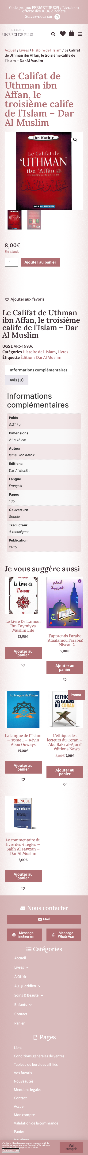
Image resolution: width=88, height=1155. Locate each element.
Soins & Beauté (26, 995)
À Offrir (20, 976)
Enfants (20, 1004)
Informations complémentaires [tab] (38, 370)
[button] (53, 34)
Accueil (10, 50)
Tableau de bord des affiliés (36, 1064)
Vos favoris (23, 1073)
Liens (18, 1047)
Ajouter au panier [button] (23, 653)
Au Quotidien (25, 986)
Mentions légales (27, 1089)
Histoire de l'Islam (46, 50)
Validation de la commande (36, 1123)
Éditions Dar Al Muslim (40, 357)
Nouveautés (23, 1081)
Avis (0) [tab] (17, 380)
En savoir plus (10, 1150)
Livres (24, 50)
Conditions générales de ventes (39, 1056)
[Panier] (71, 33)
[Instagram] (57, 17)
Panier (19, 1023)
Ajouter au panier (40, 262)
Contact (20, 1014)
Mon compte (24, 1115)
